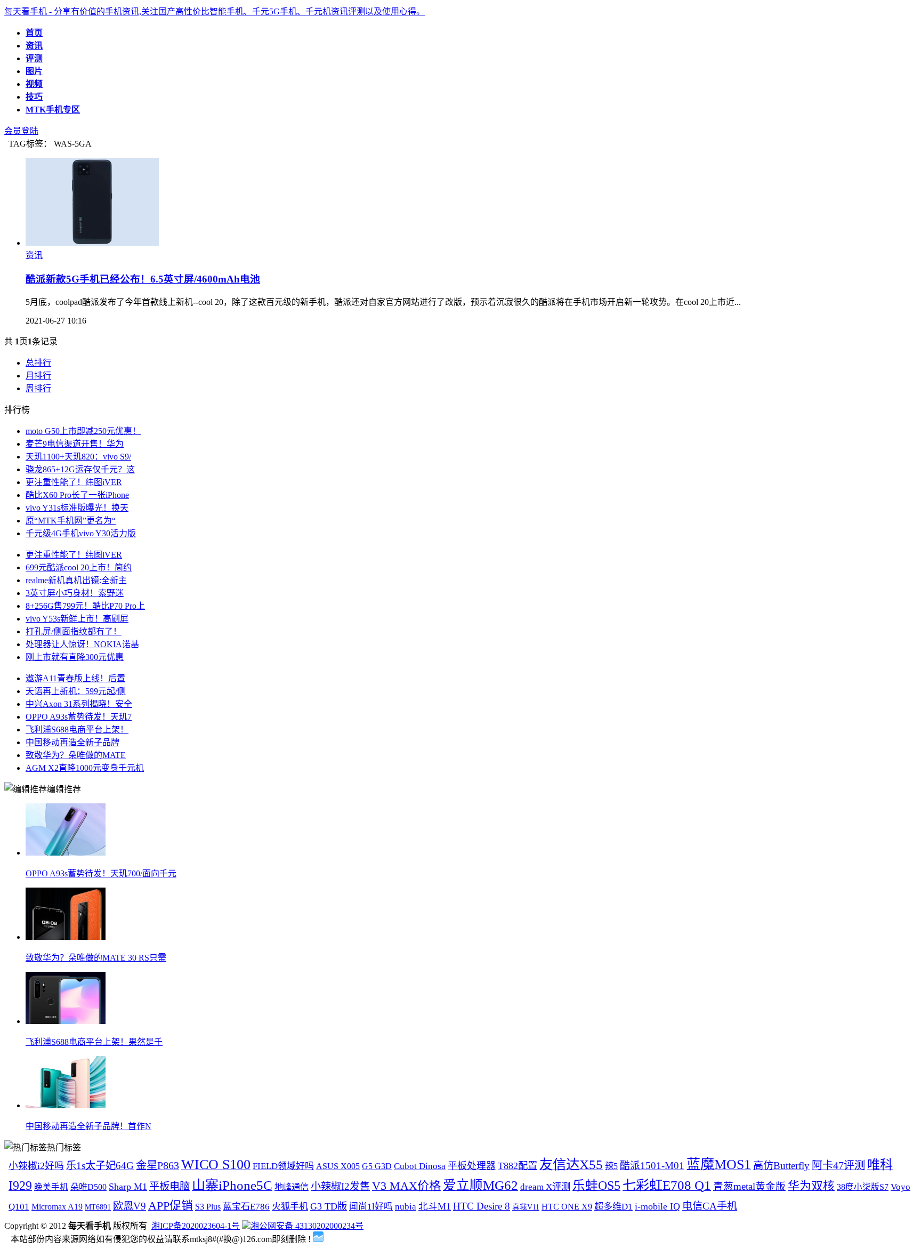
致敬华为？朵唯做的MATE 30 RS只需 (96, 957)
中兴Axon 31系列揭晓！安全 (79, 703)
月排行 (38, 375)
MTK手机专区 (53, 109)
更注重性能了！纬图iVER (74, 482)
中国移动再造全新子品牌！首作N (88, 1126)
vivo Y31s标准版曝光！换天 (77, 507)
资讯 (34, 45)
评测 (34, 58)
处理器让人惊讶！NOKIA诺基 (82, 644)
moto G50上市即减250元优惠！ (83, 431)
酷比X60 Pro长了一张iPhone (77, 494)
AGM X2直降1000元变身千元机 (85, 767)
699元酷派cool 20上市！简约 (79, 567)
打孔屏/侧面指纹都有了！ (74, 631)
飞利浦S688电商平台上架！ (77, 729)
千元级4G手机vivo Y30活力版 (81, 533)
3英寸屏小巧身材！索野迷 (75, 593)
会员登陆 (21, 130)
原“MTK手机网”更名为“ (71, 520)
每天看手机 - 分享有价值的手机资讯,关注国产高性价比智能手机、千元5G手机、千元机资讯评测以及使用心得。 (214, 11)
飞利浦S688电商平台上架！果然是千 (94, 1041)
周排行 (38, 388)
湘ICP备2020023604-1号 (195, 1225)
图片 (34, 71)
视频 (34, 83)
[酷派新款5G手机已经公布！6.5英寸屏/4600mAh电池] (92, 242)
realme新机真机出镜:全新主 (76, 580)
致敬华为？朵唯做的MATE (76, 755)
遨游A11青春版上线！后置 (75, 678)
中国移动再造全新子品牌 (72, 742)
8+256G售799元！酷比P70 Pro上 (85, 605)
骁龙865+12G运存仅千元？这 (80, 469)
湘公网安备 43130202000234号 (307, 1225)
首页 (34, 32)
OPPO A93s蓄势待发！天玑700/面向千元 (101, 873)
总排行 (38, 362)
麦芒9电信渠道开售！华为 (75, 443)
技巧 (34, 96)
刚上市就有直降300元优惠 (75, 657)
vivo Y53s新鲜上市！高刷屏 (77, 618)
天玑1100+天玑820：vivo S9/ (78, 456)
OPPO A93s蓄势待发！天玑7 (79, 716)
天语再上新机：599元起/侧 (76, 691)
